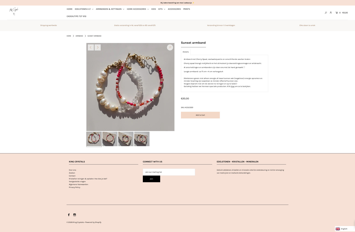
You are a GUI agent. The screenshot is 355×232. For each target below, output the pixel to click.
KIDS (153, 9)
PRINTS (186, 9)
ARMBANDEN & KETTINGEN (109, 9)
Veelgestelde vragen (77, 181)
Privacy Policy (74, 187)
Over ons (72, 170)
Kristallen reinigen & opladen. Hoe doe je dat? (88, 179)
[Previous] (91, 47)
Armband (79, 36)
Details (186, 52)
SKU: (183, 107)
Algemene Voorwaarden (78, 184)
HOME (69, 9)
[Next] (98, 47)
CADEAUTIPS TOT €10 (76, 16)
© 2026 (75, 222)
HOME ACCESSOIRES (137, 9)
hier (232, 86)
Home (69, 36)
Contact (72, 176)
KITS (160, 9)
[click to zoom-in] (170, 47)
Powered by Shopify (93, 222)
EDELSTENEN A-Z (83, 9)
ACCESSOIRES (174, 9)
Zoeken (72, 173)
